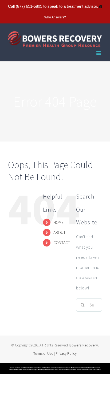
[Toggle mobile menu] (99, 53)
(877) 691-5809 (29, 6)
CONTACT (61, 242)
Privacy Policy (66, 353)
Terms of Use (43, 353)
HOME (58, 222)
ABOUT (59, 232)
